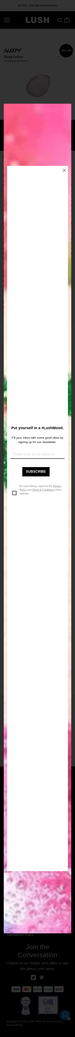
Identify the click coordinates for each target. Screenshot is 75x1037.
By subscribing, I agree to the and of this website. (40, 490)
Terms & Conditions (43, 489)
